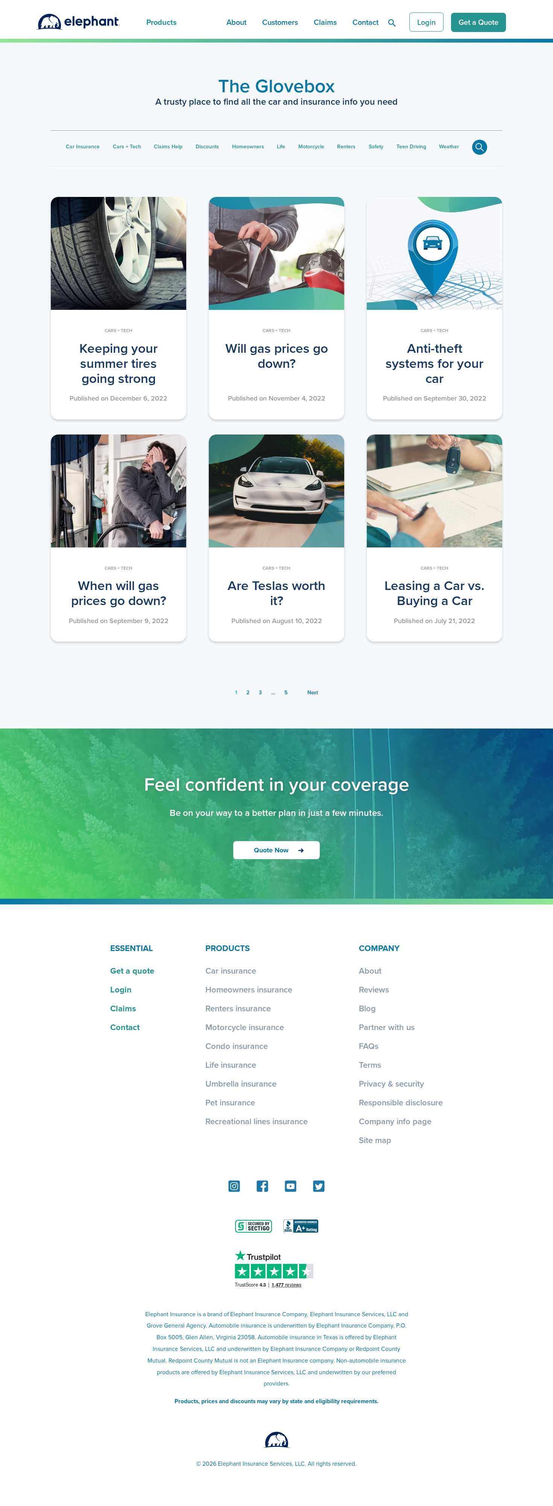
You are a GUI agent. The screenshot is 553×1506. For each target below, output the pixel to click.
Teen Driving (411, 146)
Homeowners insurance (248, 989)
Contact (365, 22)
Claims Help (168, 146)
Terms (370, 1065)
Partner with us (387, 1027)
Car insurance (230, 971)
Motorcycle (311, 146)
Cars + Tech (127, 146)
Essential (131, 948)
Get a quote (132, 971)
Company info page (395, 1121)
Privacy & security (391, 1084)
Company (379, 948)
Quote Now (271, 850)
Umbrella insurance (240, 1084)
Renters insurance (238, 1008)
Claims (325, 22)
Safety (376, 146)
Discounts (207, 146)
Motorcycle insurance (244, 1027)
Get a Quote (478, 22)
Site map (375, 1140)
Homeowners (248, 146)
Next (312, 692)
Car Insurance (83, 146)
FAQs (368, 1046)
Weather (449, 146)
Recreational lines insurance (256, 1121)
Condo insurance (236, 1046)
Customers (280, 22)
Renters (346, 146)
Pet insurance (230, 1102)
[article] (118, 308)
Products (161, 22)
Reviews (374, 989)
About (236, 22)
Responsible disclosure (401, 1102)
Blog (367, 1008)
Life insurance (230, 1065)
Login (426, 22)
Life (281, 146)
